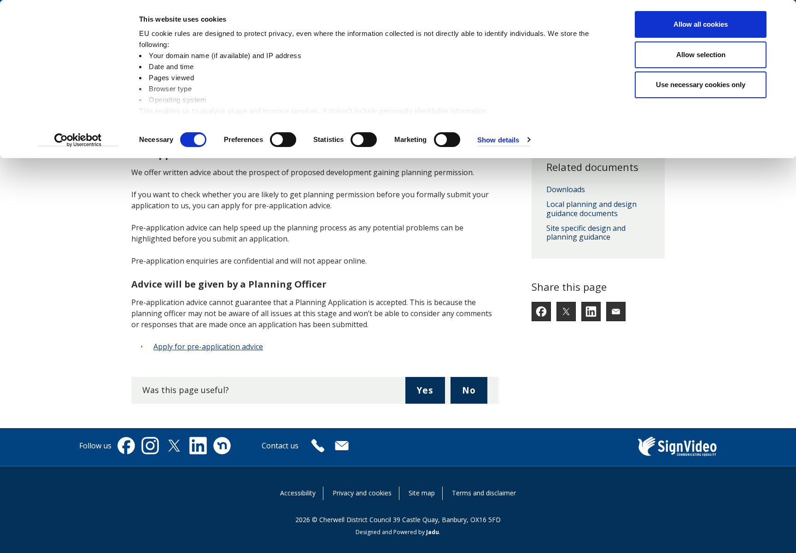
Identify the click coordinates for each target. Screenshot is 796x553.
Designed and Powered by (397, 532)
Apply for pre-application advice (208, 346)
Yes (431, 394)
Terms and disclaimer (484, 492)
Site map (422, 492)
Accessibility (298, 492)
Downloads (565, 189)
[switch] (283, 139)
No (474, 394)
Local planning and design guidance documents (591, 209)
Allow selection (701, 55)
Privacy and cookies (362, 492)
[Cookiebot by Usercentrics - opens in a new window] (78, 140)
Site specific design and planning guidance (586, 233)
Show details (498, 140)
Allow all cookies (700, 24)
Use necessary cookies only (700, 84)
